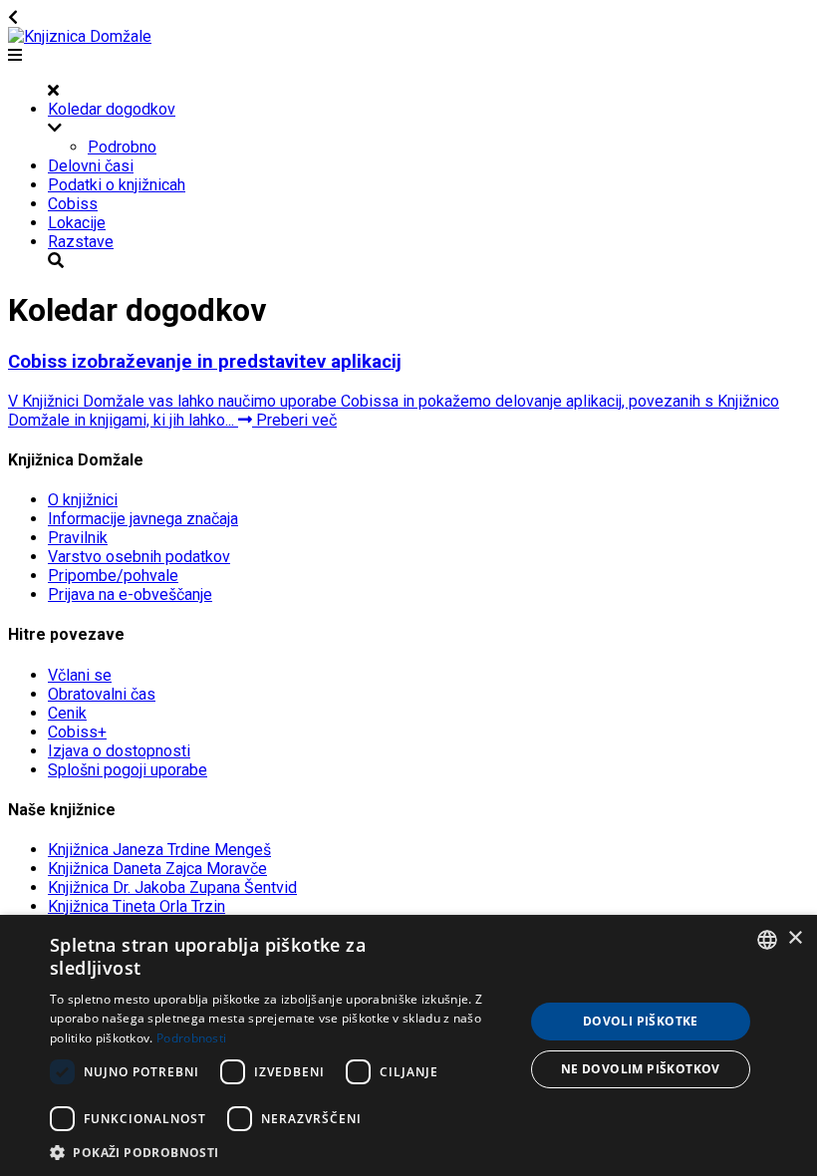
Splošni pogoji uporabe (127, 769)
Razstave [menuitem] (81, 241)
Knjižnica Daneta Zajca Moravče (157, 868)
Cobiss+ (77, 732)
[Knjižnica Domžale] (79, 36)
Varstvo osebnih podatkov (139, 556)
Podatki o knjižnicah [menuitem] (116, 184)
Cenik (67, 713)
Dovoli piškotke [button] (640, 1021)
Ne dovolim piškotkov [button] (640, 1068)
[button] (280, 1151)
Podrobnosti (191, 1037)
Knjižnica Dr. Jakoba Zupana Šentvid (172, 887)
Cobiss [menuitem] (73, 203)
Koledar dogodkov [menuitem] (111, 109)
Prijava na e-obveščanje (130, 594)
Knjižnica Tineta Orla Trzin (136, 906)
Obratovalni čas (101, 694)
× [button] (794, 938)
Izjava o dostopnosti (119, 750)
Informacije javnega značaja (143, 518)
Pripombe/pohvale (113, 575)
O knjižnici (83, 499)
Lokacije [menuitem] (77, 222)
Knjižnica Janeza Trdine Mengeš (159, 849)
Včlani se (80, 675)
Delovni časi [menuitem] (91, 165)
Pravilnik (78, 537)
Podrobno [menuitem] (122, 147)
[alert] (408, 1045)
